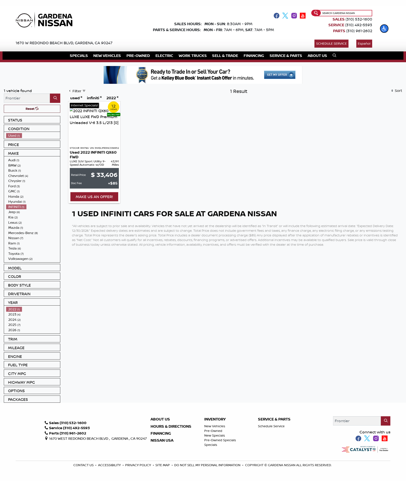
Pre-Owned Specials (220, 440)
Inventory (215, 419)
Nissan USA (162, 440)
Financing (161, 433)
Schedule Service (331, 43)
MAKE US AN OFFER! (94, 196)
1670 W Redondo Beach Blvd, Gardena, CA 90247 (64, 42)
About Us (160, 419)
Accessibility (110, 465)
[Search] (55, 98)
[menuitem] (33, 135)
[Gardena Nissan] (46, 19)
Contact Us (84, 465)
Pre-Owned (213, 431)
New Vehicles (214, 426)
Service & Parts (274, 419)
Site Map (163, 465)
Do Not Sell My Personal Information (207, 465)
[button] (384, 28)
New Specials (214, 435)
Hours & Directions (171, 426)
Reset (30, 108)
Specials (210, 444)
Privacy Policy (138, 465)
